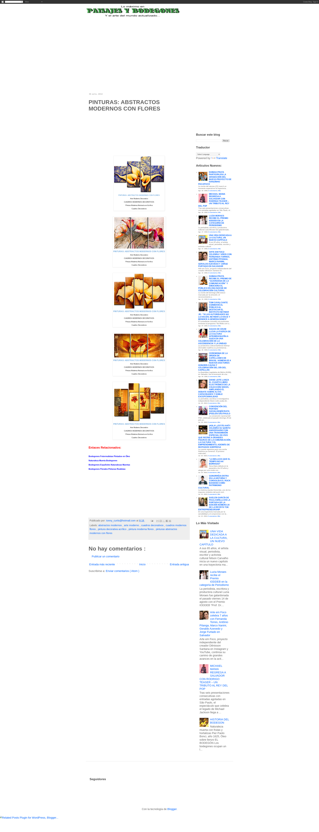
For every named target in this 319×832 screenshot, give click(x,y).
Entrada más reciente (102, 564)
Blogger (172, 809)
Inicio (142, 564)
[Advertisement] (150, 32)
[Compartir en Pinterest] (170, 521)
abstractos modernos (110, 525)
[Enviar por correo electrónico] (157, 521)
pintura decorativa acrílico (112, 529)
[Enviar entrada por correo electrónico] (152, 520)
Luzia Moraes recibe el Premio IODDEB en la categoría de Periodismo (218, 220)
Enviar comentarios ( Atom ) (122, 571)
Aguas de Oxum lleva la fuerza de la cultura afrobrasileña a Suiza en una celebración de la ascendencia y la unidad (214, 336)
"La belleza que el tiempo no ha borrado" (219, 461)
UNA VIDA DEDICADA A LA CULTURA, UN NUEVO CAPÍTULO (220, 237)
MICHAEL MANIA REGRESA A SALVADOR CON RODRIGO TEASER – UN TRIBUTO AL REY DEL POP (213, 677)
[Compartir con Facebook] (167, 521)
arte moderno (132, 525)
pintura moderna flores (141, 529)
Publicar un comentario (105, 556)
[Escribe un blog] (160, 521)
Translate (221, 158)
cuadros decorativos (152, 525)
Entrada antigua (179, 564)
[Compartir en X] (163, 521)
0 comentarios (212, 190)
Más (219, 190)
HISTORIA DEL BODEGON (219, 721)
